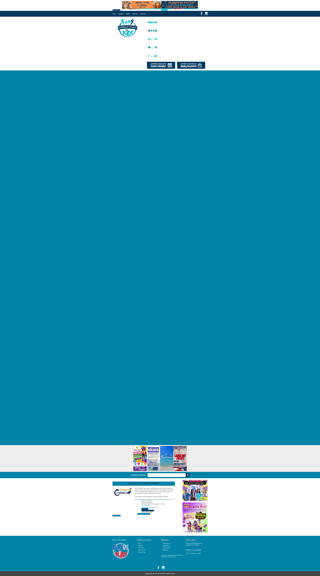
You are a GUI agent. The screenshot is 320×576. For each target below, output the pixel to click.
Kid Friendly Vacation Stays (125, 165)
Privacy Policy (141, 552)
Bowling (120, 140)
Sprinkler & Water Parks (124, 193)
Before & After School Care (125, 76)
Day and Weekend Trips (124, 143)
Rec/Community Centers (124, 183)
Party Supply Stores (123, 290)
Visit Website (145, 509)
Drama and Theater (123, 320)
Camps (116, 71)
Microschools (121, 89)
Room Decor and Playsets (125, 375)
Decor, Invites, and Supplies (125, 270)
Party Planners (122, 288)
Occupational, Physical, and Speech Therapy (130, 238)
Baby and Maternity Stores (125, 351)
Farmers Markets (122, 366)
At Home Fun (121, 135)
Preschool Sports (122, 408)
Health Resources (119, 208)
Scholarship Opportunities (125, 99)
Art (118, 310)
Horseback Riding (122, 400)
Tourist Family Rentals (124, 381)
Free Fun (120, 151)
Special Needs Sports (123, 417)
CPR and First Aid (122, 221)
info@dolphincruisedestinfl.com (150, 507)
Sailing (119, 412)
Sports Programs (119, 385)
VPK (119, 108)
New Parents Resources (124, 118)
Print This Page (116, 515)
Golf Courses (121, 158)
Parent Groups (122, 119)
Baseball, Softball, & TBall (124, 387)
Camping (120, 141)
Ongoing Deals (122, 440)
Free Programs (122, 325)
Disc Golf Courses (122, 145)
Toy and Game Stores (124, 383)
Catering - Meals (122, 263)
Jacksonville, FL (166, 548)
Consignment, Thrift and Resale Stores (128, 361)
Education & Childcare (120, 74)
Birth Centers (121, 213)
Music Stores (121, 373)
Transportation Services (124, 103)
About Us (140, 545)
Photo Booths (121, 293)
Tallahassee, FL (166, 543)
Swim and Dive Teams (124, 423)
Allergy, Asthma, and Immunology (127, 210)
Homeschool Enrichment (124, 326)
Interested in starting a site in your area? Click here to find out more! (172, 556)
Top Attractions (122, 200)
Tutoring (120, 104)
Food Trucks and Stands (124, 276)
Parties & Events (119, 251)
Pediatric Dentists (122, 241)
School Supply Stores (123, 376)
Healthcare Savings (123, 231)
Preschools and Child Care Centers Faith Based (130, 91)
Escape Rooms (122, 146)
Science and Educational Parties (126, 298)
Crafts (119, 316)
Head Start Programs (123, 83)
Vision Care (121, 248)
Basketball (120, 388)
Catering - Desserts (123, 261)
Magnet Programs (122, 88)
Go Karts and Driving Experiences (127, 156)
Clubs (119, 315)
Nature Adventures (123, 176)
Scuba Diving (121, 413)
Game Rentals (122, 280)
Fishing (120, 150)
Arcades (120, 133)
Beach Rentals (122, 353)
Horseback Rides (122, 161)
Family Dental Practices (124, 228)
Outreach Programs (123, 335)
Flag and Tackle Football (124, 393)
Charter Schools (122, 78)
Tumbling (120, 428)
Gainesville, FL (166, 545)
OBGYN (120, 236)
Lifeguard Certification (124, 403)
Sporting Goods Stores (124, 378)
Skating (120, 186)
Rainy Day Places (122, 181)
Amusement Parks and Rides (125, 130)
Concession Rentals (123, 266)
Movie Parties (121, 283)
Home (114, 14)
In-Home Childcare (123, 86)
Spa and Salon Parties (124, 300)
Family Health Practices (124, 230)
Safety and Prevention (124, 336)
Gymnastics (121, 397)
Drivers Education (122, 321)
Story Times (121, 346)
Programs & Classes (120, 306)
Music (119, 331)
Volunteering (121, 348)
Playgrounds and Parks (124, 178)
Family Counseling (123, 226)
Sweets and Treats (123, 380)
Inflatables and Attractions (125, 281)
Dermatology (121, 223)
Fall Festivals (121, 435)
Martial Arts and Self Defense (125, 405)
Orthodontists (121, 240)
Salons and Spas (122, 185)
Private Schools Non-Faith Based (126, 96)
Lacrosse (120, 402)
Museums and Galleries (124, 175)
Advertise (135, 14)
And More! (165, 550)
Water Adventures (122, 205)
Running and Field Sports (124, 410)
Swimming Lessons (123, 425)
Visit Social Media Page (148, 510)
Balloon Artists (121, 256)
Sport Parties (121, 303)
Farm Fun (120, 437)
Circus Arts (121, 313)
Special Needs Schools (124, 101)
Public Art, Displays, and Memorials (127, 180)
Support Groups (122, 124)
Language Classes (123, 328)
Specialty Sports (122, 418)
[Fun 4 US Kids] (127, 27)
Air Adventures (122, 128)
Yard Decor (121, 305)
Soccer (120, 415)
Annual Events (122, 433)
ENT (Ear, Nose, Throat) (124, 225)
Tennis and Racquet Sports (125, 427)
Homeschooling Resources (125, 116)
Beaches (120, 138)
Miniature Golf (121, 171)
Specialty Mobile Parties (124, 301)
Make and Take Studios (124, 170)
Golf (119, 395)
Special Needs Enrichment (125, 341)
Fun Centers (121, 153)
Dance (119, 318)
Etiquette (120, 323)
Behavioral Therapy (123, 211)
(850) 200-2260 (146, 505)
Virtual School (121, 106)
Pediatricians (121, 245)
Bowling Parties (122, 258)
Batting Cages (121, 136)
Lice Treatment (122, 235)
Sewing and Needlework (124, 340)
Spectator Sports (122, 188)
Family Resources (119, 109)
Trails (119, 203)
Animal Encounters (123, 131)
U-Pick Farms (121, 443)
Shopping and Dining (120, 350)
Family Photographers (124, 113)
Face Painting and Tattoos (125, 275)
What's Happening (119, 432)
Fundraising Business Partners (126, 114)
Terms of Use (141, 550)
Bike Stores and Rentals (124, 355)
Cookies (120, 268)
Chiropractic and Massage (125, 220)
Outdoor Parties (122, 285)
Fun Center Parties (123, 278)
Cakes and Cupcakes (123, 260)
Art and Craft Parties (123, 255)
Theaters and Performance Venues (127, 198)
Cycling (120, 392)
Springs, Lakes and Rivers (125, 191)
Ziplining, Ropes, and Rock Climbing (127, 206)
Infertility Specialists (123, 233)
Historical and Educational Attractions (128, 160)
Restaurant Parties (123, 296)
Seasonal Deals (122, 442)
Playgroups (121, 121)
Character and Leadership (125, 311)
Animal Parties (122, 253)
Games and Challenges (124, 155)
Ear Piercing (121, 365)
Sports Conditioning (123, 420)
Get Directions (146, 514)
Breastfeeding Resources (124, 216)
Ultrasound (121, 246)
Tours (119, 201)
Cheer (119, 390)
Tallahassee (164, 10)
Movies (120, 173)
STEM (119, 345)
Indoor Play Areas (122, 163)
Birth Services (121, 215)
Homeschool (121, 84)
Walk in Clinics (121, 250)
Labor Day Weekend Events (125, 438)
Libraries (120, 168)
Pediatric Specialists (123, 243)
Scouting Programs (123, 338)
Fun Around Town (119, 126)
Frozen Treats (121, 368)
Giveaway (143, 14)
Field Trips (120, 148)
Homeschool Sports (123, 398)
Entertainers (121, 273)
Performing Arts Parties (124, 291)
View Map (140, 514)
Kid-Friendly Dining (123, 370)
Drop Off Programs (123, 79)
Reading (120, 98)
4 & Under (120, 308)
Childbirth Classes (122, 218)
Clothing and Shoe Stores (124, 358)
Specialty (120, 343)
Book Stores (121, 356)
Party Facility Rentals (123, 286)
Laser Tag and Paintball (124, 166)
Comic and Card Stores (124, 360)
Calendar (120, 14)
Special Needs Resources (125, 123)
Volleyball (120, 430)
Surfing (120, 422)
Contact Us (141, 548)
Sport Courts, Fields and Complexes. (127, 190)
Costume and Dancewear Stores (126, 363)
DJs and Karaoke (122, 271)
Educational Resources (124, 81)
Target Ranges (122, 196)
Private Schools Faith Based (125, 94)
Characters (121, 265)
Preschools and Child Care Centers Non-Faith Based (132, 93)
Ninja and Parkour (122, 407)
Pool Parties (121, 295)
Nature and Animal (123, 333)
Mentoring (120, 330)
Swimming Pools (122, 195)
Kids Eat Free (121, 371)
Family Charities (122, 111)
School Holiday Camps (124, 73)
